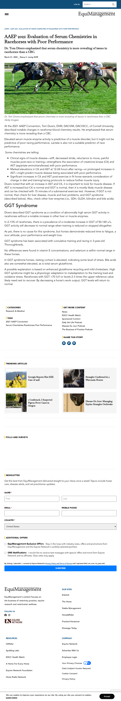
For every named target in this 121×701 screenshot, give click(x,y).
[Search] (114, 4)
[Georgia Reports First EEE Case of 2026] (16, 378)
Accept (107, 696)
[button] (64, 343)
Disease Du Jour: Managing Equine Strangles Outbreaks (99, 403)
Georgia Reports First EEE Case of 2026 (41, 378)
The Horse (67, 601)
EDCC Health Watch (71, 315)
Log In (77, 4)
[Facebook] (5, 615)
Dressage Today (69, 628)
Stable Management (71, 608)
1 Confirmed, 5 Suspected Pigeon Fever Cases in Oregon (40, 402)
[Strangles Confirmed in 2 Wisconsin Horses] (73, 378)
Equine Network (69, 644)
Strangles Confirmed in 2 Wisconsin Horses (97, 378)
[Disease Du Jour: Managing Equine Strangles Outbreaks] (73, 403)
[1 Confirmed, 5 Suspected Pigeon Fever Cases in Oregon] (16, 403)
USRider (10, 644)
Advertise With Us (70, 650)
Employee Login (69, 657)
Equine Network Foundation (19, 670)
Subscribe (60, 568)
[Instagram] (9, 615)
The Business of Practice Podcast (77, 329)
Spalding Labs (12, 650)
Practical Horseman (71, 621)
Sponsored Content (71, 319)
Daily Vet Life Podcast (72, 322)
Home (6, 29)
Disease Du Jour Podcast (73, 326)
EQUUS (65, 595)
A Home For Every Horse (17, 664)
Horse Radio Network (16, 677)
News (64, 312)
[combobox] (97, 4)
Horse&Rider (68, 615)
